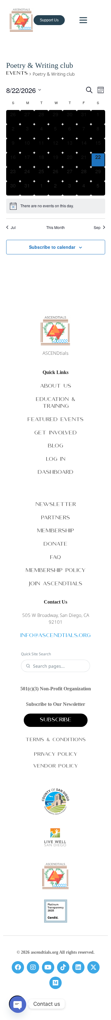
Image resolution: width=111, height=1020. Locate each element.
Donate (55, 544)
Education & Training (55, 403)
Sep (97, 227)
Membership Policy (55, 571)
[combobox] (59, 666)
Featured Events (55, 420)
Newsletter (55, 505)
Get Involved (55, 433)
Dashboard (55, 472)
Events (17, 74)
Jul (13, 227)
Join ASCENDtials (55, 584)
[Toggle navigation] (83, 20)
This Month (55, 227)
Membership (55, 531)
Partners (55, 518)
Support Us (49, 20)
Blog (55, 446)
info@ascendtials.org (55, 636)
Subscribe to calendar (52, 247)
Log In (55, 459)
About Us (55, 386)
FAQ (55, 558)
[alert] (55, 206)
